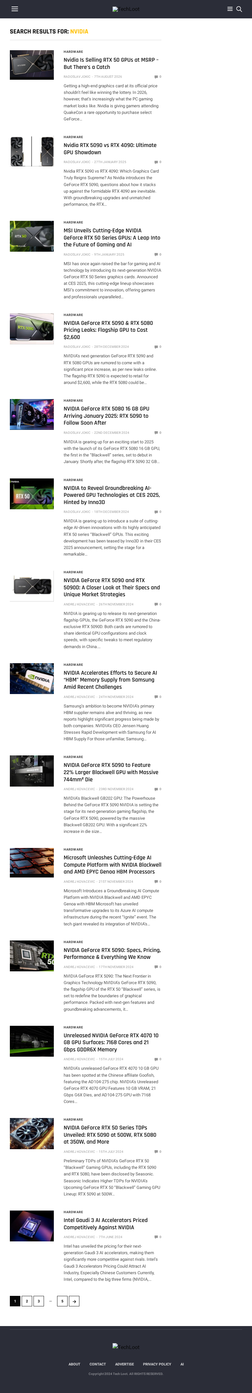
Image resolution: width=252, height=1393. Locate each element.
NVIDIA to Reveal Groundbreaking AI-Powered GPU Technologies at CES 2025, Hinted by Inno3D (112, 495)
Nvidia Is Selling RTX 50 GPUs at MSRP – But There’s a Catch (111, 63)
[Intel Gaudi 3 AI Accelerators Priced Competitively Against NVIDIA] (32, 1226)
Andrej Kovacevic (79, 604)
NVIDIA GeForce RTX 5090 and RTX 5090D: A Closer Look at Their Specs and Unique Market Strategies (112, 588)
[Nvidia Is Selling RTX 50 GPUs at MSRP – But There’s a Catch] (32, 63)
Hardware (73, 51)
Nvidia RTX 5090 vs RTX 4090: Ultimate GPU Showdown (110, 149)
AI (182, 1364)
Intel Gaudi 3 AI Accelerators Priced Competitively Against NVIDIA (106, 1224)
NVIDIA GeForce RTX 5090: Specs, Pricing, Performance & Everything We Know (112, 954)
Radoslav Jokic (77, 76)
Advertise (124, 1364)
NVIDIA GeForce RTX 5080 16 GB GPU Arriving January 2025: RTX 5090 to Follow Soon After (106, 416)
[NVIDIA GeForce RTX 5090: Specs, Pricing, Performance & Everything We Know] (32, 955)
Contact (98, 1364)
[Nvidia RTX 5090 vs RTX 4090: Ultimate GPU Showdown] (32, 151)
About (74, 1364)
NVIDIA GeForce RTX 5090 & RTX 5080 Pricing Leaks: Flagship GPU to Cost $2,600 (108, 330)
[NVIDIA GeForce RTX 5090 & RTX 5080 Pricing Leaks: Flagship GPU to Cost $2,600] (32, 328)
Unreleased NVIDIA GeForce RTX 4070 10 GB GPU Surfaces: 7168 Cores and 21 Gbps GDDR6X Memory (111, 1043)
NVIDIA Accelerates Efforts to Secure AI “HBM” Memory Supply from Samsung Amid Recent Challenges (110, 680)
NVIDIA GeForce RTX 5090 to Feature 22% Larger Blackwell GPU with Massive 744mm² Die (111, 772)
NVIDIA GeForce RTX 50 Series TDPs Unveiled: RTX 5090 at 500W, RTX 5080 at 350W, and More (110, 1135)
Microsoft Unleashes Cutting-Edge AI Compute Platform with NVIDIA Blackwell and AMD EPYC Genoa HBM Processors (112, 865)
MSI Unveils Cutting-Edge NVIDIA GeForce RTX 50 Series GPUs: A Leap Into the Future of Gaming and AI (112, 238)
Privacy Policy (157, 1364)
